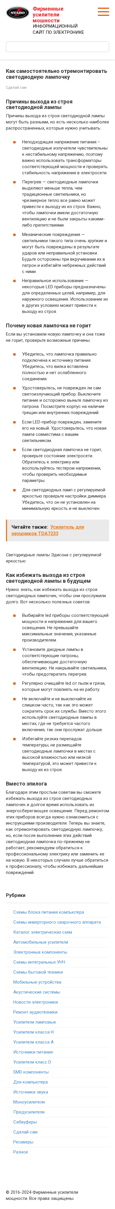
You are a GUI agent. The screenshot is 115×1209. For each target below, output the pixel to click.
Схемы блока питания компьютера (48, 912)
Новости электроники (35, 1002)
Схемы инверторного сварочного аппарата (57, 922)
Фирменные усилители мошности (48, 15)
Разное (20, 1152)
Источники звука (30, 1092)
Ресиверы (23, 1142)
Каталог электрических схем (42, 932)
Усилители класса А (33, 1042)
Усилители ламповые (34, 1022)
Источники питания (33, 1052)
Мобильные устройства (37, 982)
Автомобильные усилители (40, 942)
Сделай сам (16, 87)
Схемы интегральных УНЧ (39, 962)
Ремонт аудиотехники (35, 1012)
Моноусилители (29, 1102)
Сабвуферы (25, 1122)
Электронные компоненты (40, 952)
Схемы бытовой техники (38, 972)
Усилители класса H (33, 1032)
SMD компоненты (31, 1072)
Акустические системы (36, 992)
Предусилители (29, 1112)
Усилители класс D (32, 1062)
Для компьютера (30, 1082)
